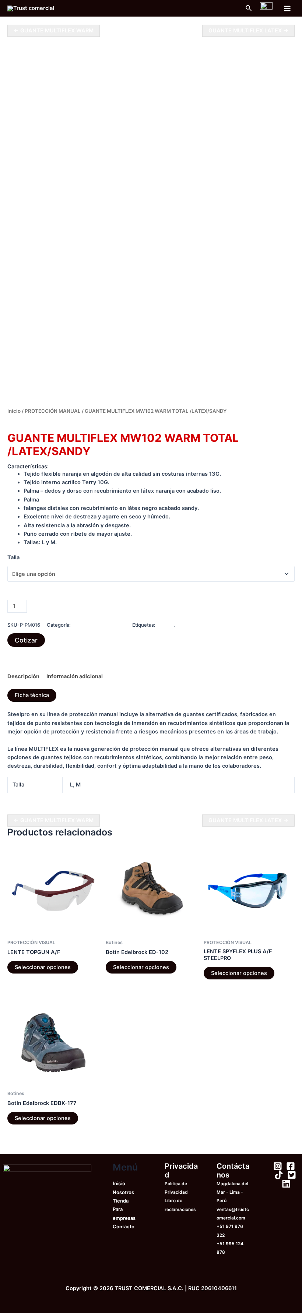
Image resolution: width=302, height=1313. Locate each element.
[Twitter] (291, 1175)
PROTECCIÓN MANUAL (53, 411)
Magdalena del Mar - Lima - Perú (232, 1192)
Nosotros (123, 1192)
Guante (165, 625)
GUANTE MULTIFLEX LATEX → (248, 30)
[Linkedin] (286, 1183)
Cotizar (26, 640)
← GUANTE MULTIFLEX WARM (54, 30)
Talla (13, 557)
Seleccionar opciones (43, 967)
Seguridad (187, 625)
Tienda (121, 1201)
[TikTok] (278, 1175)
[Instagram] (277, 1166)
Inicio (14, 411)
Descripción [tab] (23, 676)
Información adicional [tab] (74, 676)
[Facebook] (290, 1166)
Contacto (123, 1226)
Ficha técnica (32, 695)
